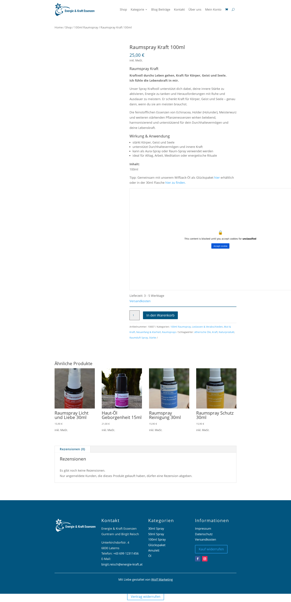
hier (217, 177)
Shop (123, 9)
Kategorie (137, 9)
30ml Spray (156, 528)
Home (59, 27)
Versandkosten (140, 301)
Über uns (194, 9)
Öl (149, 556)
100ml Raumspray (86, 27)
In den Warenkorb (160, 315)
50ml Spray (156, 534)
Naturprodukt (226, 332)
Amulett (153, 550)
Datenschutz (204, 534)
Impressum (203, 528)
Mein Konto (213, 9)
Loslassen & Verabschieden (207, 326)
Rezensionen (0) (72, 449)
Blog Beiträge (160, 9)
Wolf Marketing (162, 579)
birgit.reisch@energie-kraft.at (121, 564)
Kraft (215, 332)
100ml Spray (157, 539)
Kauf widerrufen (211, 549)
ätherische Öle (202, 332)
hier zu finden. (175, 183)
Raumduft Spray (139, 337)
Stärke (152, 337)
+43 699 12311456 (126, 553)
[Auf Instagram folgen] (204, 558)
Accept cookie (220, 245)
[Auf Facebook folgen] (197, 558)
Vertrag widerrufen (145, 596)
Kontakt (179, 9)
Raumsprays (169, 332)
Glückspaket (156, 545)
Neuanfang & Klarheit (148, 332)
